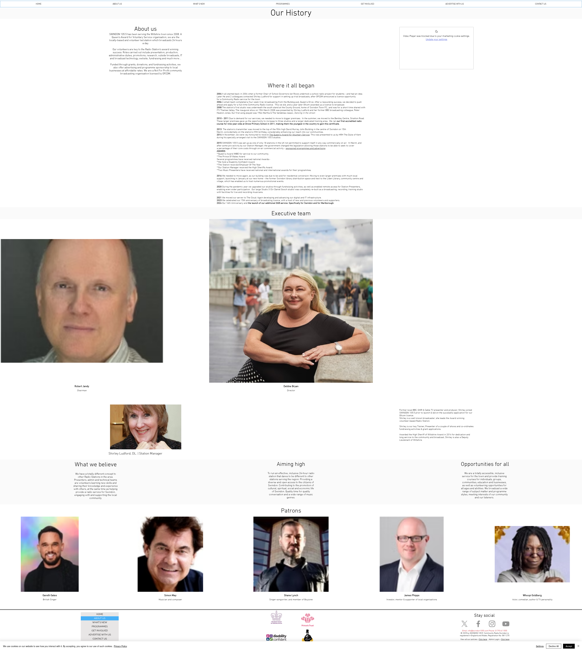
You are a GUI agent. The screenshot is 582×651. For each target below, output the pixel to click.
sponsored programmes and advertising (305, 148)
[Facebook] (478, 623)
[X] (464, 623)
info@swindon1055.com (478, 631)
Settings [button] (540, 646)
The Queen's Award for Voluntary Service (289, 134)
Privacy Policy (120, 646)
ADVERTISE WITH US (100, 634)
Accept (569, 646)
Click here (505, 639)
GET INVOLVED (100, 630)
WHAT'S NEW (99, 622)
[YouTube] (506, 623)
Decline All (554, 646)
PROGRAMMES (100, 626)
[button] (117, 4)
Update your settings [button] (436, 39)
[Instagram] (492, 623)
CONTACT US (100, 638)
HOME (99, 614)
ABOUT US (99, 618)
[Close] (578, 646)
